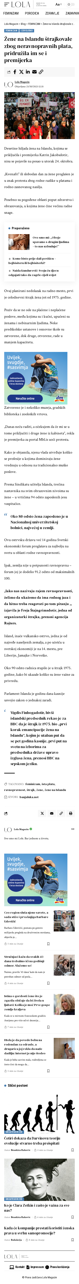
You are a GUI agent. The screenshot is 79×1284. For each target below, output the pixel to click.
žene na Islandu (55, 790)
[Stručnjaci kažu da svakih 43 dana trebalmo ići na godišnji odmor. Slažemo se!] (64, 965)
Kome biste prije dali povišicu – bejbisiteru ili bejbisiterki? (32, 260)
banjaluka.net (29, 797)
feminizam (32, 784)
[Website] (73, 829)
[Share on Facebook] (15, 72)
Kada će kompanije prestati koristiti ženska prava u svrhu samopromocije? (39, 1231)
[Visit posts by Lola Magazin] (8, 84)
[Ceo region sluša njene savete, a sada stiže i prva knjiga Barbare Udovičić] (64, 920)
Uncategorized (14, 1132)
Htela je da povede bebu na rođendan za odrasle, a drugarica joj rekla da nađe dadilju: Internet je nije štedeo (25, 1046)
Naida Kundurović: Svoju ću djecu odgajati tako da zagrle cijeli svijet (33, 272)
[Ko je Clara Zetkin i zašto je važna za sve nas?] (39, 1180)
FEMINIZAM (11, 30)
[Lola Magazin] (29, 4)
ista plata (48, 784)
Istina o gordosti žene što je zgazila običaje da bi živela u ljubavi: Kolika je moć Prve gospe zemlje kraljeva (27, 1002)
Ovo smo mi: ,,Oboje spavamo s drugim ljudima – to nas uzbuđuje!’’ (51, 241)
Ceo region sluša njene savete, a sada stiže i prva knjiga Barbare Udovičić (26, 916)
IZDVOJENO (27, 30)
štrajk (31, 790)
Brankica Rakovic (20, 1150)
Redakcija (16, 1240)
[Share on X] (21, 72)
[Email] (34, 72)
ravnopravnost (14, 790)
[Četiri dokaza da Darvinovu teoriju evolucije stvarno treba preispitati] (39, 1113)
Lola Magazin (22, 82)
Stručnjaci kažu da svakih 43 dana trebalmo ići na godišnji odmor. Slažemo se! (24, 961)
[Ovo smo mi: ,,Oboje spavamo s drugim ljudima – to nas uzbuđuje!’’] (18, 242)
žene (39, 790)
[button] (7, 4)
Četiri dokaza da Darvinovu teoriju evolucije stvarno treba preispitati (32, 1141)
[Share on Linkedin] (28, 72)
